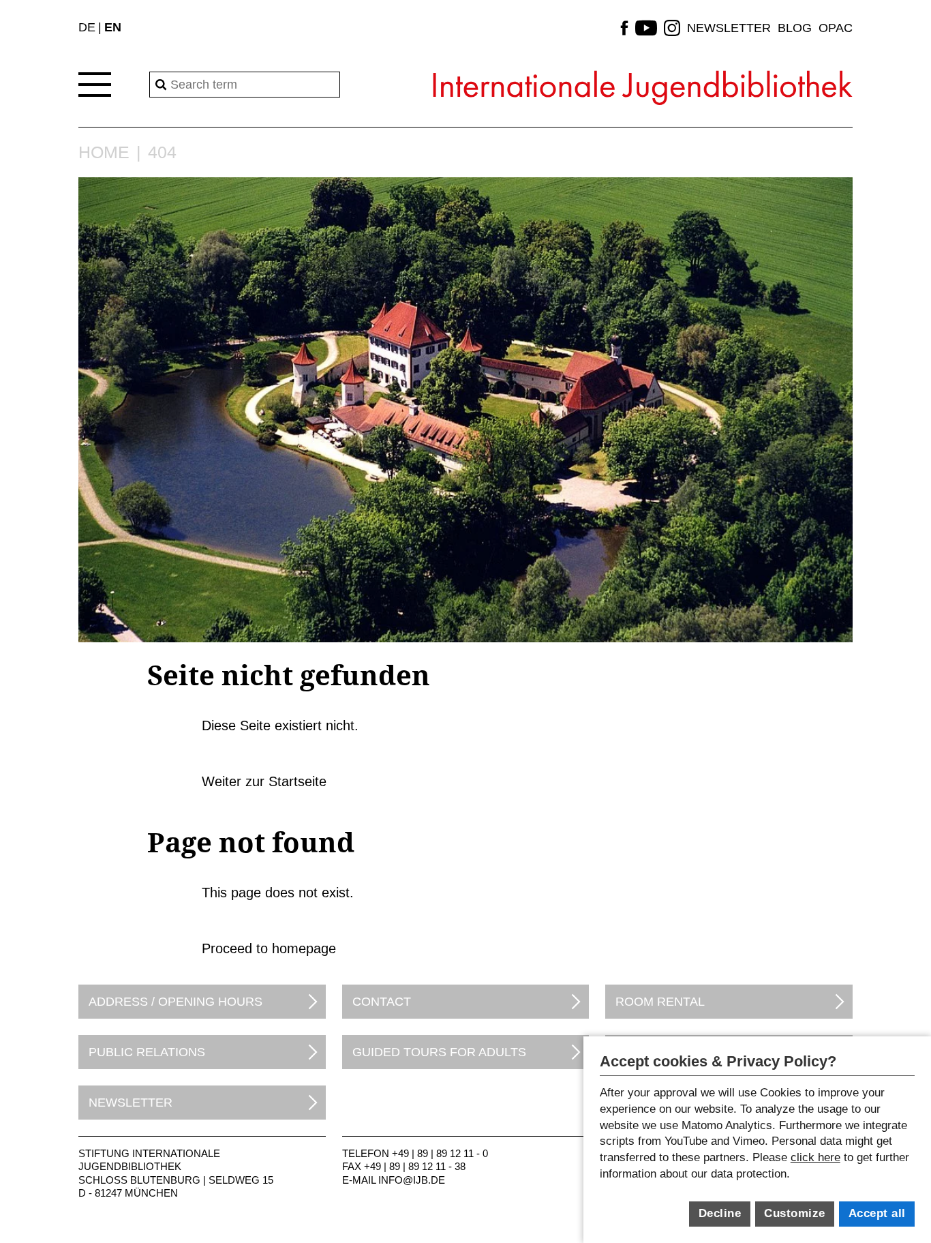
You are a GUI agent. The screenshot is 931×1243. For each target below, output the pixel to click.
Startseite (297, 781)
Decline (720, 1213)
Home (103, 152)
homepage (304, 948)
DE (86, 27)
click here (815, 1157)
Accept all (877, 1213)
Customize (794, 1213)
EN (112, 27)
